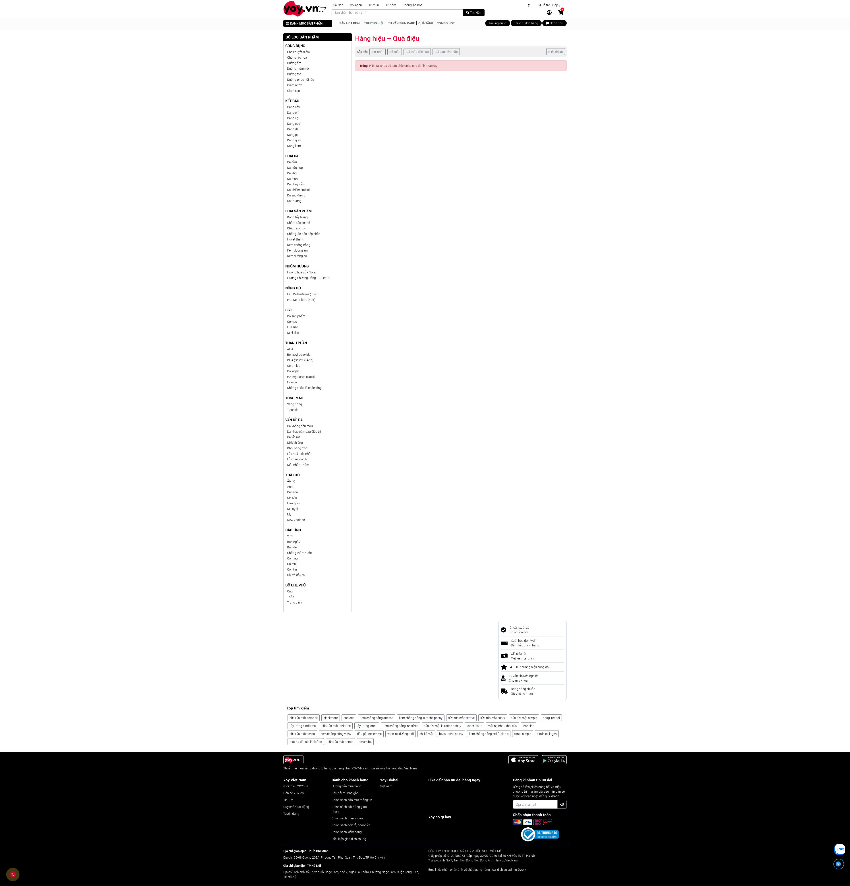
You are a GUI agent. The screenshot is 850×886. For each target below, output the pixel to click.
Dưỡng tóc (294, 74)
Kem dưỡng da (297, 256)
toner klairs (474, 726)
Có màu (292, 558)
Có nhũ (292, 569)
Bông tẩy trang (297, 217)
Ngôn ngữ (556, 23)
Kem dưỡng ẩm (297, 250)
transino (528, 726)
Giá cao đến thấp (446, 52)
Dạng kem (294, 146)
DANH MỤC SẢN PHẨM (306, 23)
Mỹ (289, 514)
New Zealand (296, 520)
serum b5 (365, 742)
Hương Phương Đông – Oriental (308, 278)
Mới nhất (377, 52)
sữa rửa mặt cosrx (492, 718)
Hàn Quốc (294, 503)
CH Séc (292, 498)
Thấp (290, 597)
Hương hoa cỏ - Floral (301, 272)
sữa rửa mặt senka (302, 734)
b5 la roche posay (451, 734)
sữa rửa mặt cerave (461, 718)
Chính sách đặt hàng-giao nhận (349, 809)
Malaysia (293, 509)
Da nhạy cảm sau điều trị (304, 431)
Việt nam (386, 786)
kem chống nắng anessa (376, 718)
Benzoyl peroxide (298, 354)
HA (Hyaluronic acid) (301, 377)
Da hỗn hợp (295, 167)
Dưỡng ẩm (294, 63)
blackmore (330, 718)
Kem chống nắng (298, 245)
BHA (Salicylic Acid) (300, 360)
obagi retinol (551, 718)
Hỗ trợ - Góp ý (550, 5)
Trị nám (391, 5)
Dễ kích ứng (295, 442)
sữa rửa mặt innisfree (336, 726)
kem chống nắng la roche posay (420, 718)
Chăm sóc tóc (296, 228)
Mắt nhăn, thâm (298, 465)
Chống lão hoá (297, 57)
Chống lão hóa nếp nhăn (304, 234)
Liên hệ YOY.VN (293, 793)
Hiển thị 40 (555, 52)
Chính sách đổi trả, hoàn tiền (351, 825)
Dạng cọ (292, 118)
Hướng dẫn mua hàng (346, 786)
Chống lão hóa (413, 5)
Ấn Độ (291, 481)
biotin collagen (547, 734)
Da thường (294, 201)
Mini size (293, 333)
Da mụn (292, 179)
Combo (292, 321)
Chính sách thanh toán (347, 818)
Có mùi (292, 564)
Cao (290, 591)
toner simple (522, 734)
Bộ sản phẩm (296, 316)
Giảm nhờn (294, 85)
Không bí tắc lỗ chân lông (304, 388)
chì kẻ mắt (426, 734)
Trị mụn (374, 5)
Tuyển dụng (291, 813)
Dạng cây (293, 107)
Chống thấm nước (299, 553)
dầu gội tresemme (369, 734)
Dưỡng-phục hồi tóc (300, 79)
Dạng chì (293, 112)
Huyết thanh (295, 239)
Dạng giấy (294, 140)
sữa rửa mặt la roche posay (442, 726)
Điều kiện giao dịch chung (349, 839)
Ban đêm (293, 547)
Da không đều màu (300, 426)
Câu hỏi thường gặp (345, 793)
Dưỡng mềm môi (298, 68)
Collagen (356, 5)
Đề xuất (394, 52)
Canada (292, 492)
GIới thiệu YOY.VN (295, 786)
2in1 (290, 536)
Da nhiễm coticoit (299, 190)
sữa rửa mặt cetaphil (304, 718)
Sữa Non (337, 5)
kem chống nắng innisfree (400, 726)
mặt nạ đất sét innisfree (306, 742)
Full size (292, 327)
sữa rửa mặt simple (524, 718)
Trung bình (294, 602)
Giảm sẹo (293, 90)
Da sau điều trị (297, 195)
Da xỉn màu (294, 437)
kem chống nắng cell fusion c (488, 734)
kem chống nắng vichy (336, 734)
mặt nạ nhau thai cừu (502, 726)
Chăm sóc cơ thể (298, 223)
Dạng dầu (293, 129)
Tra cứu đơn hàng (526, 23)
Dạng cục (293, 123)
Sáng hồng (294, 404)
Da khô (292, 173)
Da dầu (292, 162)
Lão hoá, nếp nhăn (299, 454)
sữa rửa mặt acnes (340, 742)
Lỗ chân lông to (297, 459)
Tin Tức (288, 800)
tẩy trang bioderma (303, 726)
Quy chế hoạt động (296, 807)
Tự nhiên (293, 409)
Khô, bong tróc (297, 448)
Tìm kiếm (475, 12)
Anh (290, 486)
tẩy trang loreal (366, 726)
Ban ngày (293, 542)
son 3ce (349, 718)
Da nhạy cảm (296, 184)
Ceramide (293, 365)
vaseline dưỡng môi (400, 734)
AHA (290, 349)
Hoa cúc (292, 382)
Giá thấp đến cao (417, 52)
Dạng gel (293, 135)
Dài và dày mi (296, 575)
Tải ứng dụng (497, 23)
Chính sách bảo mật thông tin (352, 800)
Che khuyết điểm (298, 52)
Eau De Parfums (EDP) (302, 294)
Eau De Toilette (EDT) (301, 300)
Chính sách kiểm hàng (347, 832)
